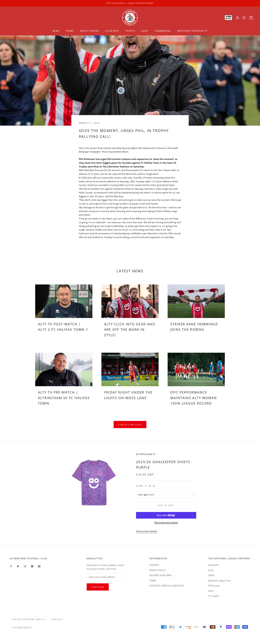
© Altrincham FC (22, 627)
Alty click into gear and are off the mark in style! (129, 329)
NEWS (56, 30)
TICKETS (130, 30)
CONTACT (154, 564)
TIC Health (213, 595)
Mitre (211, 590)
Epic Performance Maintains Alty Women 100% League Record (193, 397)
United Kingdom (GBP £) (28, 619)
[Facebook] (146, 486)
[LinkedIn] (39, 566)
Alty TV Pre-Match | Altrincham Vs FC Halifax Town (64, 397)
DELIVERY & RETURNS (160, 575)
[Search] (244, 17)
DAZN (211, 575)
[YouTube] (32, 566)
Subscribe (97, 587)
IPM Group (213, 585)
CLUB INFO (112, 30)
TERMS (152, 580)
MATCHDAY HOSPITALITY (192, 30)
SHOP (144, 30)
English (56, 619)
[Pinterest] (154, 486)
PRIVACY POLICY (157, 570)
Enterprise (213, 564)
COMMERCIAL (163, 30)
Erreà (211, 570)
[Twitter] (150, 486)
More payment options (166, 522)
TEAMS (70, 30)
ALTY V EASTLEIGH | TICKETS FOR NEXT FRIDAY (130, 3)
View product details (146, 531)
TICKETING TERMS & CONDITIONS (166, 585)
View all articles (130, 424)
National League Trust (219, 580)
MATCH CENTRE (89, 30)
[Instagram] (25, 566)
